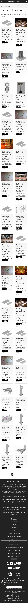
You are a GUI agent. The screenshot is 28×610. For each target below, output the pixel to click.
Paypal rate (14, 539)
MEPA (14, 527)
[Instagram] (15, 564)
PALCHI (21, 5)
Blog (14, 530)
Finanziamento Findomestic (14, 536)
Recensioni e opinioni (14, 556)
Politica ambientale (14, 553)
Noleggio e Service (14, 550)
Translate (19, 588)
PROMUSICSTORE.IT (14, 1)
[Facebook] (8, 564)
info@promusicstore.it (16, 511)
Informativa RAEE (14, 545)
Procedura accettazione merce (14, 547)
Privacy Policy (14, 558)
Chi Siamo (14, 522)
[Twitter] (11, 564)
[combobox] (14, 16)
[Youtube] (19, 564)
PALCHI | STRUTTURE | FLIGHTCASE (9, 5)
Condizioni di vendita (14, 533)
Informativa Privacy (14, 542)
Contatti (14, 524)
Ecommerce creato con (14, 600)
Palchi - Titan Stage (5, 6)
